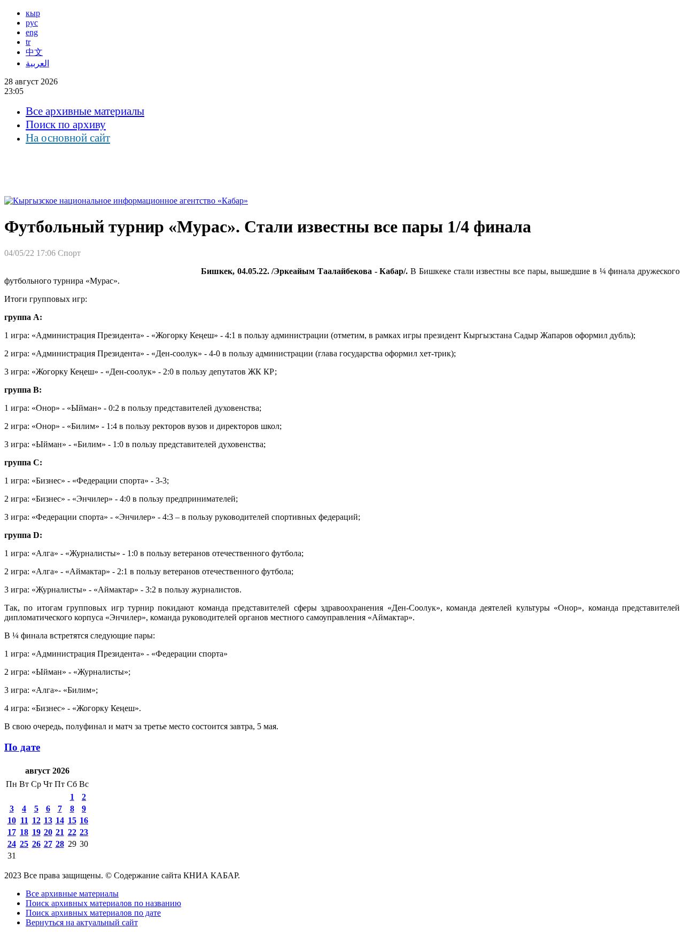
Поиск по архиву (66, 124)
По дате (22, 747)
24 (11, 843)
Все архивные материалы (85, 111)
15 (72, 820)
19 (36, 832)
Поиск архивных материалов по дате (93, 912)
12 (36, 820)
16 (84, 820)
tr (28, 41)
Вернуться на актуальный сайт (82, 922)
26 (36, 843)
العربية (37, 63)
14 (60, 820)
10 (11, 820)
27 (48, 843)
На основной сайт (68, 137)
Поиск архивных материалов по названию (103, 903)
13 (48, 820)
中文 (34, 52)
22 (72, 832)
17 (11, 832)
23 (84, 832)
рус (32, 22)
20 (48, 832)
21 (60, 832)
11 (24, 820)
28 (60, 843)
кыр (33, 13)
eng (32, 32)
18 (24, 832)
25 (24, 843)
